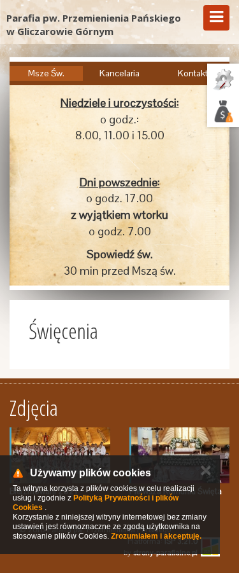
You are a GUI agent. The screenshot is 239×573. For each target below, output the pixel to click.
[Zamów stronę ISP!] (223, 111)
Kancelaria (119, 73)
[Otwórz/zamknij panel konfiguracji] (223, 79)
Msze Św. (46, 73)
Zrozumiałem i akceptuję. (156, 536)
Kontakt (193, 73)
